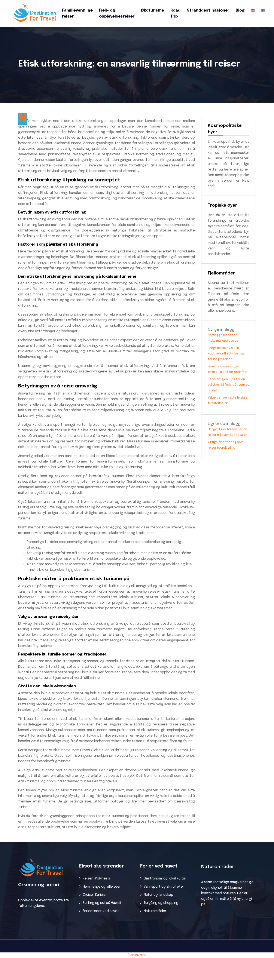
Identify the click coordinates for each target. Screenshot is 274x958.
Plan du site (137, 955)
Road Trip (175, 13)
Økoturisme (152, 10)
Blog (240, 10)
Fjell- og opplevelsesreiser (116, 13)
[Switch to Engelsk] (253, 10)
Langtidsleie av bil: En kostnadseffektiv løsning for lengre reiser (226, 354)
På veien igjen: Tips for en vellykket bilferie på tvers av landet (228, 385)
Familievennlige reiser (77, 13)
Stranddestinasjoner (208, 10)
